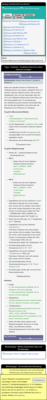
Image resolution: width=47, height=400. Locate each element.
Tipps (7, 15)
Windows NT (19, 30)
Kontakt (29, 15)
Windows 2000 (21, 33)
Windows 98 (34, 24)
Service (8, 17)
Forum (18, 15)
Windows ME (20, 27)
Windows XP (19, 36)
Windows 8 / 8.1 (23, 44)
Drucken (40, 77)
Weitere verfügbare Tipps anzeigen (26, 354)
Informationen (19, 395)
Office (32, 50)
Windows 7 (17, 41)
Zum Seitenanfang (10, 336)
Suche (19, 17)
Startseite (15, 21)
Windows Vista (21, 39)
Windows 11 (18, 50)
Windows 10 (19, 47)
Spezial (34, 53)
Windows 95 (34, 21)
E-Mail (27, 77)
